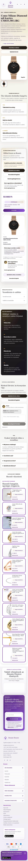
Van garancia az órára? (10, 460)
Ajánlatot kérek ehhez (14, 396)
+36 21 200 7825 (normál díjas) (10, 747)
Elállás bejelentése (7, 825)
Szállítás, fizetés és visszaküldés (11, 823)
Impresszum (6, 811)
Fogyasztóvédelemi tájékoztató (10, 821)
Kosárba (14, 210)
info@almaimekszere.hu (8, 745)
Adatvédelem (6, 815)
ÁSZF (4, 813)
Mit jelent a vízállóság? (10, 444)
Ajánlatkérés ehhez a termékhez (14, 274)
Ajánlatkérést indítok (14, 170)
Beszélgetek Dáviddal (14, 424)
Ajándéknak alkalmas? (10, 465)
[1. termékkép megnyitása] (4, 84)
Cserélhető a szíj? (8, 455)
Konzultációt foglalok (14, 174)
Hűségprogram (7, 819)
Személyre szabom (14, 47)
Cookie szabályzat (7, 817)
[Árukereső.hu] (14, 850)
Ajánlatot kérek (14, 52)
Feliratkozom (14, 718)
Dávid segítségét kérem (14, 178)
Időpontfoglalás (7, 809)
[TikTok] (10, 760)
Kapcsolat (5, 807)
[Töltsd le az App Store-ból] (9, 836)
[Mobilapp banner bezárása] (25, 853)
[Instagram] (7, 760)
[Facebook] (4, 760)
